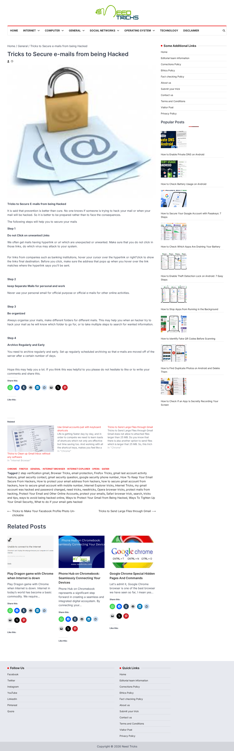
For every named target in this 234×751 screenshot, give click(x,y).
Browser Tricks (60, 473)
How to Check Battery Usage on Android (183, 183)
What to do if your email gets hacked (58, 502)
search (137, 493)
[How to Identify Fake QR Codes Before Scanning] (174, 323)
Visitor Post (167, 107)
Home (14, 30)
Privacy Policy (169, 113)
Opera (96, 469)
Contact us (167, 95)
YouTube (12, 692)
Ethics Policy (168, 70)
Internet (29, 30)
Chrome (12, 469)
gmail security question (63, 477)
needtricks (89, 489)
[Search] (223, 30)
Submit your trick (170, 88)
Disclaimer (191, 30)
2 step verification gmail (33, 473)
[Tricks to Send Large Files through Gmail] (133, 437)
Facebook (13, 674)
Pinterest (12, 705)
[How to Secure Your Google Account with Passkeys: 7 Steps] (174, 198)
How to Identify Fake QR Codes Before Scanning (188, 338)
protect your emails (92, 493)
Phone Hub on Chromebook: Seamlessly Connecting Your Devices (79, 578)
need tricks (74, 489)
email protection (82, 473)
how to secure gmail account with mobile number (51, 485)
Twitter (11, 680)
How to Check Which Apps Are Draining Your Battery (190, 246)
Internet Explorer (78, 469)
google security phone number (99, 477)
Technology (169, 30)
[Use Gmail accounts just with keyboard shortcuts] (82, 439)
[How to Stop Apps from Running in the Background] (174, 294)
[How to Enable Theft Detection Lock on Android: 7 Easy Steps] (174, 261)
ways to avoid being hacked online (41, 497)
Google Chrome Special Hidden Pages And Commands (132, 576)
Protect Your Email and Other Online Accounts (48, 493)
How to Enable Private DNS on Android (182, 154)
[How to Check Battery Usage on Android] (174, 169)
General (75, 30)
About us (166, 82)
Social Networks (102, 30)
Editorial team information (175, 58)
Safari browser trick (119, 493)
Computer (52, 30)
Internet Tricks (124, 485)
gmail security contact (32, 477)
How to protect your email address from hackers (68, 481)
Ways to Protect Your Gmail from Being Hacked (96, 497)
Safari (105, 469)
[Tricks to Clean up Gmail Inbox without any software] (30, 438)
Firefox (23, 469)
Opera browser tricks (111, 489)
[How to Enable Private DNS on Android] (174, 139)
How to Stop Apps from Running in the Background (189, 309)
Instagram (13, 686)
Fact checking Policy (172, 76)
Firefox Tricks (103, 473)
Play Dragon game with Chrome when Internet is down (30, 576)
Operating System (137, 30)
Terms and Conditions (173, 101)
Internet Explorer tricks (99, 485)
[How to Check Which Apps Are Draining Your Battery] (174, 231)
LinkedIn (12, 698)
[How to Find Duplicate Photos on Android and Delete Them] (174, 353)
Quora (10, 711)
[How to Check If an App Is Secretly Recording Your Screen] (174, 386)
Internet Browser (54, 469)
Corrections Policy (171, 64)
